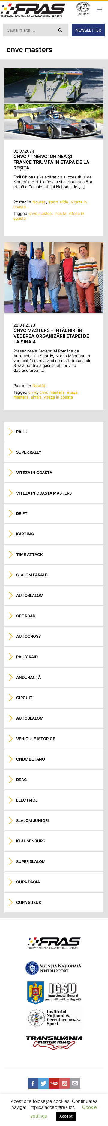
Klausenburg (31, 841)
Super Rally (28, 452)
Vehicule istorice (35, 738)
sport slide (58, 202)
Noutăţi (39, 202)
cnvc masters (40, 213)
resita (61, 213)
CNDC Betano (30, 759)
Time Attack (29, 554)
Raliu (22, 431)
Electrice (27, 800)
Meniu (99, 9)
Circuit (24, 697)
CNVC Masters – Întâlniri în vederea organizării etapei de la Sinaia (51, 336)
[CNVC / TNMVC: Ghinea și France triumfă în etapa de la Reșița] (54, 137)
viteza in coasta (58, 397)
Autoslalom (30, 595)
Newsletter (88, 30)
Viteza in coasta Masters (44, 493)
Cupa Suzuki (29, 902)
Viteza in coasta (34, 472)
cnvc (32, 392)
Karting (25, 534)
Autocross (28, 636)
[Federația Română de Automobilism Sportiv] (33, 11)
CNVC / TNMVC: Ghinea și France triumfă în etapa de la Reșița (51, 162)
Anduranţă (28, 677)
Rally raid (27, 656)
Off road (25, 615)
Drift (22, 513)
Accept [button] (66, 1116)
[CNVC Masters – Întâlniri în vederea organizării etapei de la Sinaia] (54, 311)
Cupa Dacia (28, 881)
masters (21, 397)
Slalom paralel (33, 574)
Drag (21, 779)
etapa (72, 392)
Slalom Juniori (32, 820)
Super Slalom (31, 861)
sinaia (36, 397)
